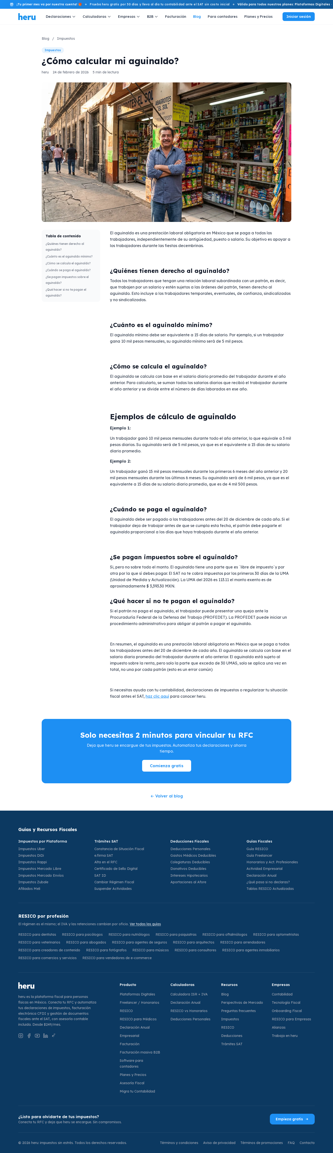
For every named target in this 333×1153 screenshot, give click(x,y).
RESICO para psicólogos (82, 934)
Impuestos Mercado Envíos (41, 875)
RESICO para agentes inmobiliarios (251, 950)
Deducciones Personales (190, 849)
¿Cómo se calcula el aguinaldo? (68, 263)
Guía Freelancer (259, 855)
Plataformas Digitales (137, 994)
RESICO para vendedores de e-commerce (117, 958)
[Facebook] (29, 1035)
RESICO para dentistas (37, 934)
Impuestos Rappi (32, 862)
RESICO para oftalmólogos (224, 934)
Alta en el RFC (105, 862)
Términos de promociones (261, 1143)
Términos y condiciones (179, 1143)
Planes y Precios (258, 16)
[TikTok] (53, 1035)
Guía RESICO (257, 849)
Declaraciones (58, 16)
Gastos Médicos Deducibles (193, 855)
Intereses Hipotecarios (189, 875)
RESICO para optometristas (276, 934)
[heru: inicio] (65, 986)
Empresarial (129, 1036)
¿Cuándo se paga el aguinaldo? (68, 270)
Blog (197, 16)
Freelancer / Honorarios (139, 1002)
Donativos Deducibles (188, 868)
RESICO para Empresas (291, 1019)
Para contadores (222, 16)
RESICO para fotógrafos (106, 950)
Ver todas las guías (145, 924)
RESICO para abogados (86, 942)
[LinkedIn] (45, 1035)
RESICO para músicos (150, 950)
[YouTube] (37, 1035)
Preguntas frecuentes (238, 1011)
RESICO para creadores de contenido (49, 950)
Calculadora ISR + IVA (189, 994)
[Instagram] (20, 1035)
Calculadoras (94, 16)
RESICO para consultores (195, 950)
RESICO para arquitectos (193, 942)
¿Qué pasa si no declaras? (268, 882)
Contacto (307, 1143)
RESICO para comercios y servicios (47, 958)
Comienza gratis (166, 765)
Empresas (126, 16)
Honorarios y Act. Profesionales (272, 862)
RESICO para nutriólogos (129, 934)
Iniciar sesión (298, 16)
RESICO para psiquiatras (176, 934)
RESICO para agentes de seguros (139, 942)
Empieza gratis (289, 1119)
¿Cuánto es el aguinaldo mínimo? (69, 256)
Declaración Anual (261, 875)
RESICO (126, 1011)
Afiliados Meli (29, 888)
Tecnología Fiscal (286, 1002)
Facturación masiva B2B (140, 1052)
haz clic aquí (157, 696)
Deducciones (231, 1036)
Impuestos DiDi (31, 855)
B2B (150, 16)
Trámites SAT (232, 1044)
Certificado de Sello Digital (115, 868)
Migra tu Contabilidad (137, 1091)
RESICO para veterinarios (39, 942)
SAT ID (100, 875)
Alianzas (278, 1027)
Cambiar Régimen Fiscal (114, 882)
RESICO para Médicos (138, 1019)
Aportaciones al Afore (188, 882)
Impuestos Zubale (33, 882)
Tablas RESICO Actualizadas (270, 888)
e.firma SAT (103, 855)
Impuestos (66, 38)
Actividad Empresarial (264, 868)
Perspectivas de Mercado (242, 1002)
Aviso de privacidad (219, 1143)
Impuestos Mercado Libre (39, 868)
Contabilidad (282, 994)
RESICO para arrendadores (242, 942)
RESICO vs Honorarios (188, 1011)
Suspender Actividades (113, 888)
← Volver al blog (166, 796)
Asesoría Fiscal (132, 1083)
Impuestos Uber (31, 849)
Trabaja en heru (285, 1036)
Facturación (175, 16)
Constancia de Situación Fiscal (119, 849)
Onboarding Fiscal (287, 1011)
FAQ (291, 1143)
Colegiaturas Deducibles (190, 862)
